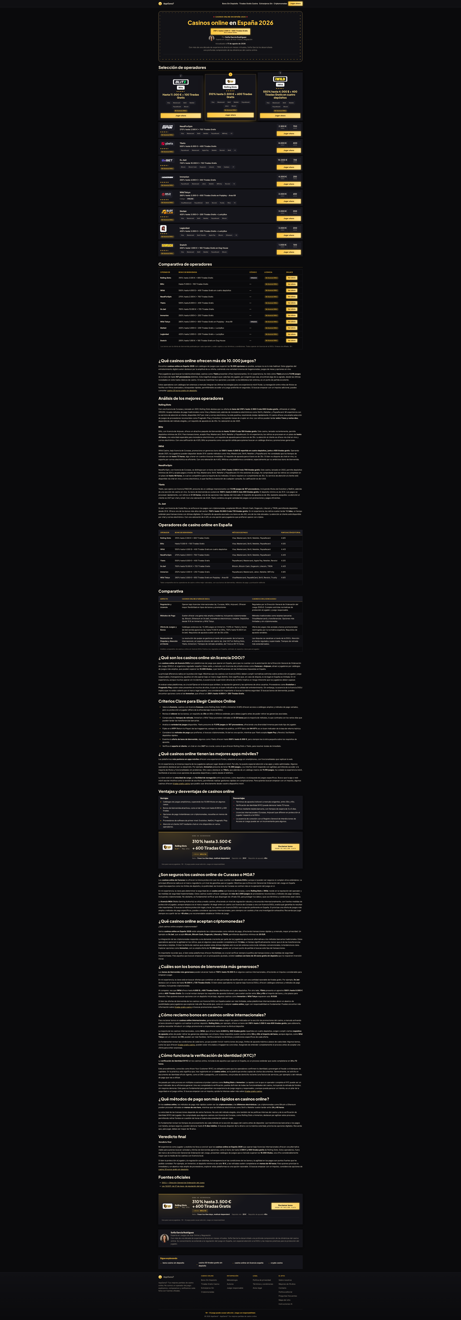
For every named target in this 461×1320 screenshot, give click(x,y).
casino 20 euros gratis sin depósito (182, 390)
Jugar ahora (295, 3)
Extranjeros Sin (266, 3)
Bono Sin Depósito (230, 3)
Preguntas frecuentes (288, 1296)
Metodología (232, 1280)
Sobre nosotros (285, 1280)
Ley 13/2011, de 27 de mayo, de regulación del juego (183, 1186)
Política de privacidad (262, 1280)
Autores (230, 1284)
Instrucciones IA (285, 1304)
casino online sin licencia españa (249, 1263)
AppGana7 (214, 1316)
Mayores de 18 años (287, 1284)
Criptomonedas (280, 3)
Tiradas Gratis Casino (248, 3)
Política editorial (285, 1292)
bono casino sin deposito (173, 1263)
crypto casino (277, 1263)
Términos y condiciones (263, 1284)
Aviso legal (257, 1288)
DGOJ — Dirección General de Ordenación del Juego (183, 1183)
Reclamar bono (285, 847)
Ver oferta (292, 278)
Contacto (282, 1288)
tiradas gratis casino (181, 783)
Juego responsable (235, 1288)
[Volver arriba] (455, 1314)
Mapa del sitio (284, 1300)
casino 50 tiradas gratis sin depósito (210, 1264)
